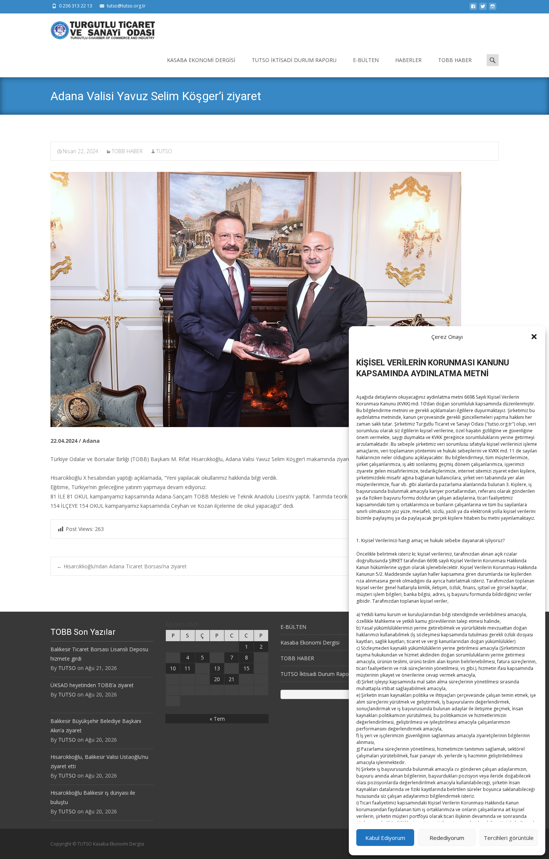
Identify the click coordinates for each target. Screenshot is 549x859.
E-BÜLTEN (366, 60)
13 (217, 668)
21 (232, 679)
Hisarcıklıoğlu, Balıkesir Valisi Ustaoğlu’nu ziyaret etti (99, 761)
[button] (534, 336)
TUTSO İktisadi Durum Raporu (294, 60)
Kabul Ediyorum (385, 837)
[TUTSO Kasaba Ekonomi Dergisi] (96, 28)
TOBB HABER (455, 60)
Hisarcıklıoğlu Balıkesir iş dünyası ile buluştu (92, 797)
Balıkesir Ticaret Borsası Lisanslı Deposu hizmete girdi (99, 654)
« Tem (217, 718)
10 (173, 668)
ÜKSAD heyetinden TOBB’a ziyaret (92, 685)
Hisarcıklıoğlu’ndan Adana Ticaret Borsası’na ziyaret (122, 566)
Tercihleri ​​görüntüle (509, 837)
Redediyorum (446, 837)
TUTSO (164, 151)
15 (246, 668)
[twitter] (483, 8)
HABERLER (408, 60)
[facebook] (473, 8)
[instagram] (492, 8)
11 (187, 668)
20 (217, 679)
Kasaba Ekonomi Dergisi (201, 60)
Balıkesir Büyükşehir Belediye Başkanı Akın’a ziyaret (95, 725)
